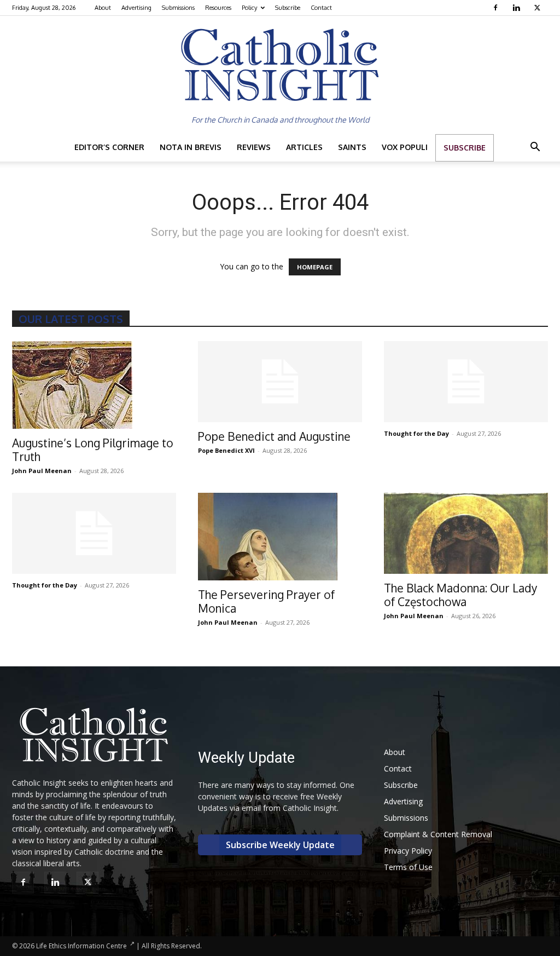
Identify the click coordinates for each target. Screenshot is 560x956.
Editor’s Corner (109, 147)
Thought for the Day (416, 433)
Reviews (254, 147)
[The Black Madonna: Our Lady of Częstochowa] (466, 533)
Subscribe (287, 7)
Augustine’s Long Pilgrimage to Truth (92, 449)
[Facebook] (496, 7)
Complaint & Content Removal (438, 834)
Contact (321, 7)
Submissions (178, 7)
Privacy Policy (408, 850)
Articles (304, 147)
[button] (535, 148)
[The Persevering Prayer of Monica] (280, 536)
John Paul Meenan (42, 471)
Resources (218, 7)
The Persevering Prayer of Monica (266, 601)
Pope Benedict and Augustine (274, 436)
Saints (352, 147)
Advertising (136, 7)
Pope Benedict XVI (226, 450)
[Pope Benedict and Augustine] (280, 381)
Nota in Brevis (190, 147)
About (103, 7)
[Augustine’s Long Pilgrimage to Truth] (94, 385)
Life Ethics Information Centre (81, 946)
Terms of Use (408, 867)
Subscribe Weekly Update (280, 845)
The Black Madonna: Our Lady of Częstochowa (460, 594)
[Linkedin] (517, 7)
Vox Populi (405, 147)
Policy (249, 7)
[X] (538, 7)
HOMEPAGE (314, 267)
